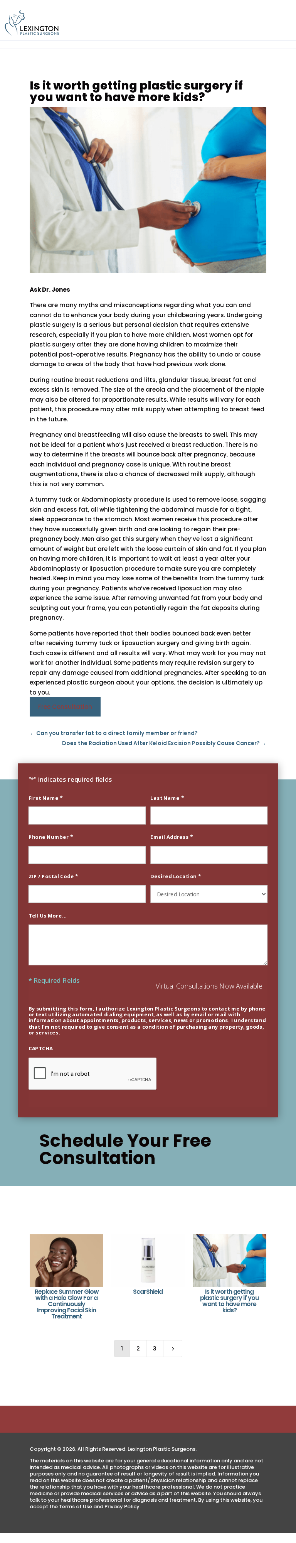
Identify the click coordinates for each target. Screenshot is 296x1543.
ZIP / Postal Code (53, 876)
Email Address (171, 837)
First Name (46, 797)
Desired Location (175, 876)
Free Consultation (65, 707)
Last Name (167, 797)
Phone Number (51, 837)
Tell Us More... (48, 915)
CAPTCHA (41, 1048)
